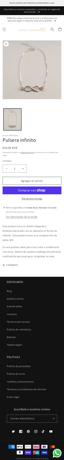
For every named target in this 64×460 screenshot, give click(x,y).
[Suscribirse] (53, 419)
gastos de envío (27, 152)
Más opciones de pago (32, 198)
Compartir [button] (12, 264)
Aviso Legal (13, 396)
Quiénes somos (15, 298)
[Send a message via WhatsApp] (57, 453)
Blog (9, 291)
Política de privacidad (19, 366)
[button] (4, 29)
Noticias (11, 337)
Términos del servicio (18, 321)
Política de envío (16, 373)
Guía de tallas (14, 306)
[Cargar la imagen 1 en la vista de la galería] (12, 119)
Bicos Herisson (27, 458)
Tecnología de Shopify (40, 458)
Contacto (12, 314)
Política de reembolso (19, 329)
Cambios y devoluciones (20, 381)
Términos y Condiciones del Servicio (26, 389)
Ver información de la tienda (21, 216)
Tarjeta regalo (14, 344)
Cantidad (7, 160)
